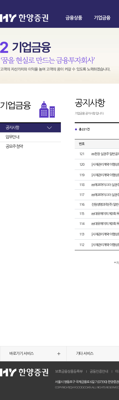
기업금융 (102, 18)
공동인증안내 (99, 371)
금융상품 (74, 18)
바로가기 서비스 (21, 354)
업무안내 (12, 137)
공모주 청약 (14, 146)
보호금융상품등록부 (68, 371)
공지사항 (12, 127)
